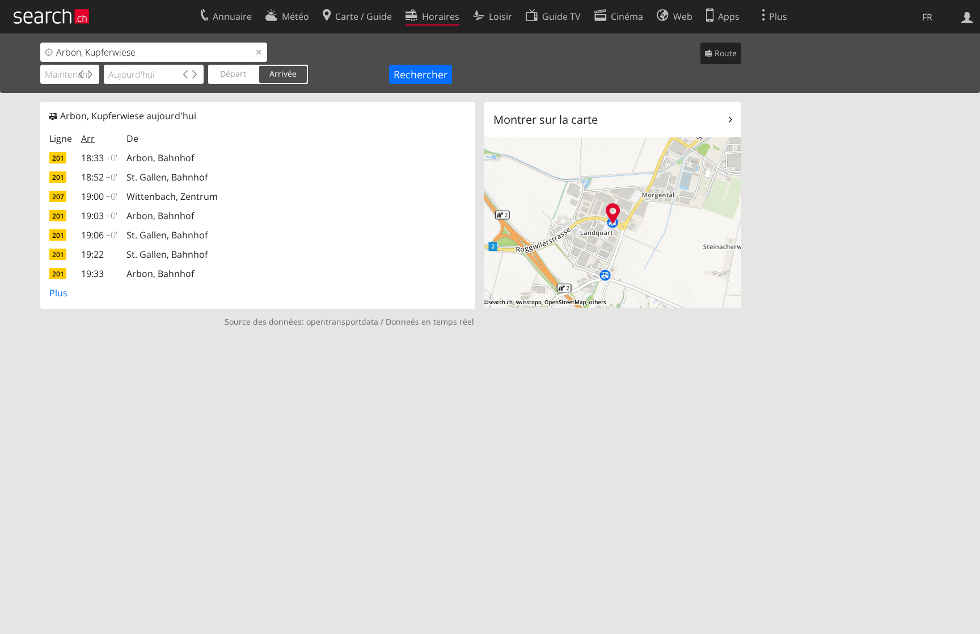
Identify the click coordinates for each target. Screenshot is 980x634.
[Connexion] (967, 16)
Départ (233, 73)
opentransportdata (342, 321)
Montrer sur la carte (545, 119)
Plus (58, 293)
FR (927, 17)
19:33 (92, 273)
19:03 (99, 215)
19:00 (99, 196)
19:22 (92, 254)
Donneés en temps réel (430, 321)
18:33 (99, 158)
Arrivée (283, 73)
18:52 (99, 177)
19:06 (99, 235)
